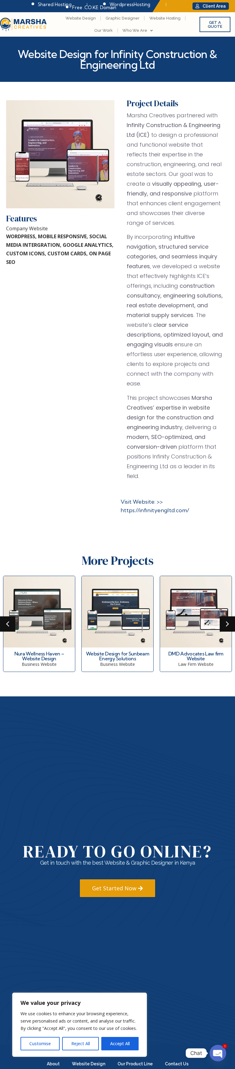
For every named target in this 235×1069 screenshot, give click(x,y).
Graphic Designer (123, 18)
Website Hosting (165, 18)
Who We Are (134, 30)
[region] (79, 1025)
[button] (7, 624)
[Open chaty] (218, 1053)
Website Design (80, 18)
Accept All (120, 1043)
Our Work (103, 30)
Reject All (80, 1043)
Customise (40, 1043)
